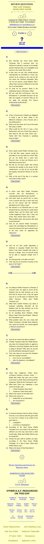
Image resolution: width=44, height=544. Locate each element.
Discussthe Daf (20, 517)
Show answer (15, 105)
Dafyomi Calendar (30, 531)
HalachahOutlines (10, 504)
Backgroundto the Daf (23, 498)
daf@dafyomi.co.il (16, 24)
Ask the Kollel (11, 531)
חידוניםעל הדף (32, 511)
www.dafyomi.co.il (28, 24)
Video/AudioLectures (30, 517)
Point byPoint (32, 498)
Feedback (13, 540)
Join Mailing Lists (32, 527)
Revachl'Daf (34, 504)
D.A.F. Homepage (22, 484)
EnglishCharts (26, 504)
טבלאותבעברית (19, 511)
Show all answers (21, 52)
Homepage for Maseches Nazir (22, 474)
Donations (30, 536)
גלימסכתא (12, 517)
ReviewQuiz (11, 511)
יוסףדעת (25, 511)
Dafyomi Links (29, 540)
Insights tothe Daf (12, 498)
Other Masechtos (11, 527)
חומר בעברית (15, 536)
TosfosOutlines (18, 504)
